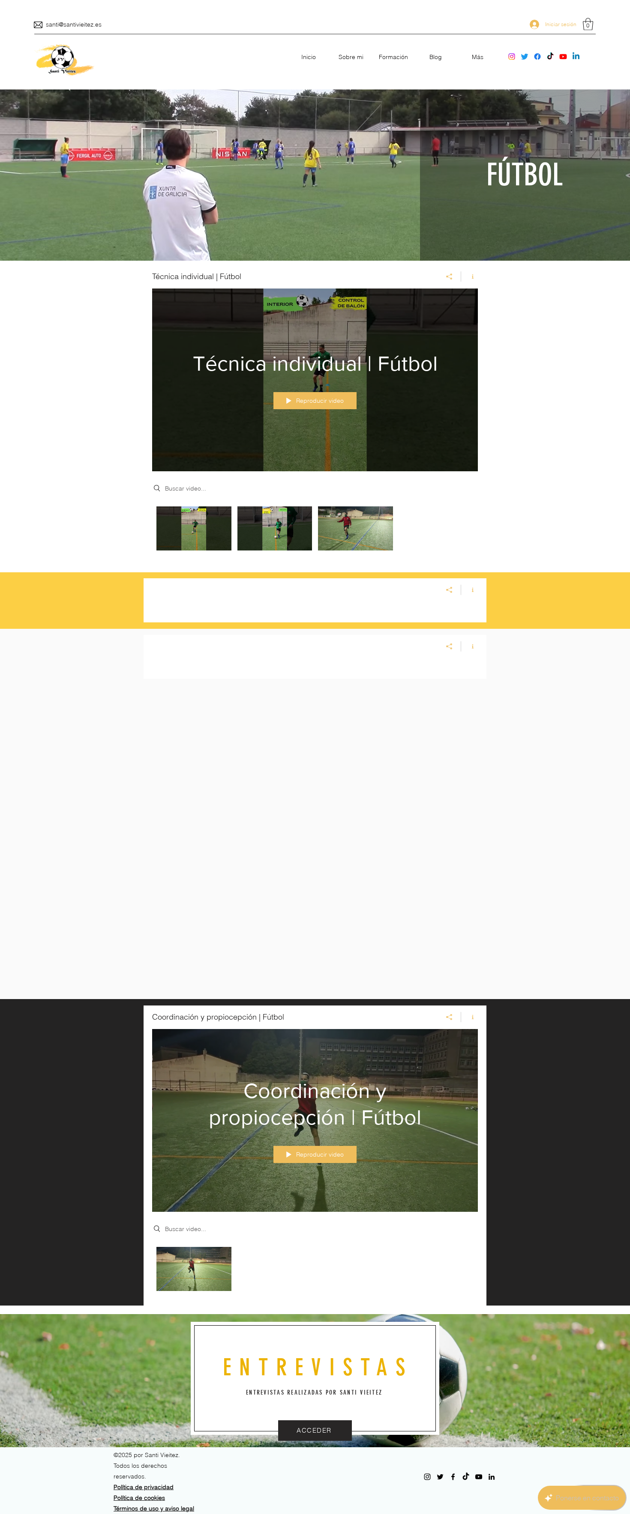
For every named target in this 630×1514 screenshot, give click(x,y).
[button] (588, 24)
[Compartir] (449, 276)
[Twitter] (524, 56)
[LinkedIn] (576, 56)
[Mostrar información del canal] (469, 276)
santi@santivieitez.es (74, 24)
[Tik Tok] (550, 56)
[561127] (38, 25)
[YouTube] (563, 56)
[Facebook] (537, 56)
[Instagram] (511, 56)
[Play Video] (194, 528)
